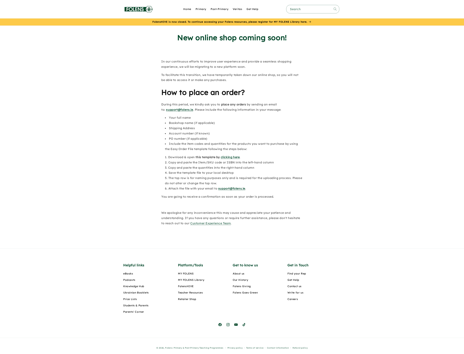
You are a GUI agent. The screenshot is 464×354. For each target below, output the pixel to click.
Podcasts (129, 280)
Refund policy (300, 347)
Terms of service (254, 347)
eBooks (128, 273)
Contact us (294, 286)
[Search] (335, 9)
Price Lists (130, 299)
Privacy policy (235, 347)
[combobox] (312, 9)
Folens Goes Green (245, 292)
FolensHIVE (186, 286)
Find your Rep (296, 273)
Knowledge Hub (133, 286)
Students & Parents (136, 305)
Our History (240, 280)
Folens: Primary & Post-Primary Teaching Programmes (194, 348)
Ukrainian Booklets (136, 292)
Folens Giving (242, 286)
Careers (292, 299)
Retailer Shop (187, 299)
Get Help (293, 280)
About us (239, 273)
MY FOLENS (186, 273)
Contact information (278, 347)
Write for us (295, 292)
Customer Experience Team (210, 223)
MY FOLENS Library (191, 280)
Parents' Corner (133, 311)
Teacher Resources (190, 292)
